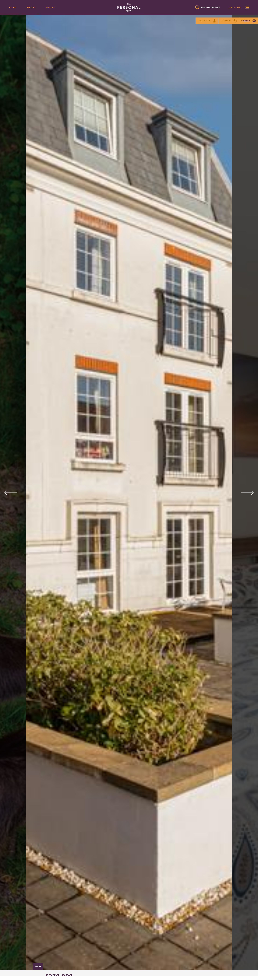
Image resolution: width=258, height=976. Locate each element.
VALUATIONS (235, 7)
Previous (10, 492)
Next (247, 492)
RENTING (31, 7)
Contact (50, 7)
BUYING (12, 7)
